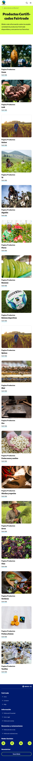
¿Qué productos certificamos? (11, 8)
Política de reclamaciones (11, 733)
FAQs (5, 704)
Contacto (6, 700)
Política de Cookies (9, 721)
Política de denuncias (9, 729)
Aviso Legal (7, 717)
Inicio (5, 696)
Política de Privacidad (9, 713)
